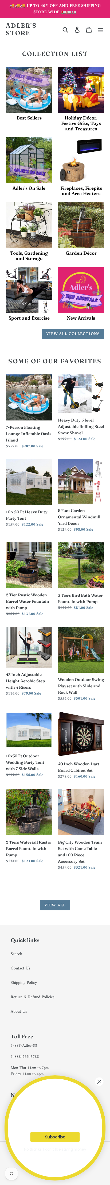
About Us (19, 1011)
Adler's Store (21, 29)
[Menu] (101, 29)
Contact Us (20, 968)
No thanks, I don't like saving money (55, 1149)
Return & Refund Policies (32, 997)
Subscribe (55, 1137)
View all (55, 905)
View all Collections (73, 333)
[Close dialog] (99, 1081)
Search (16, 954)
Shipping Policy (24, 982)
